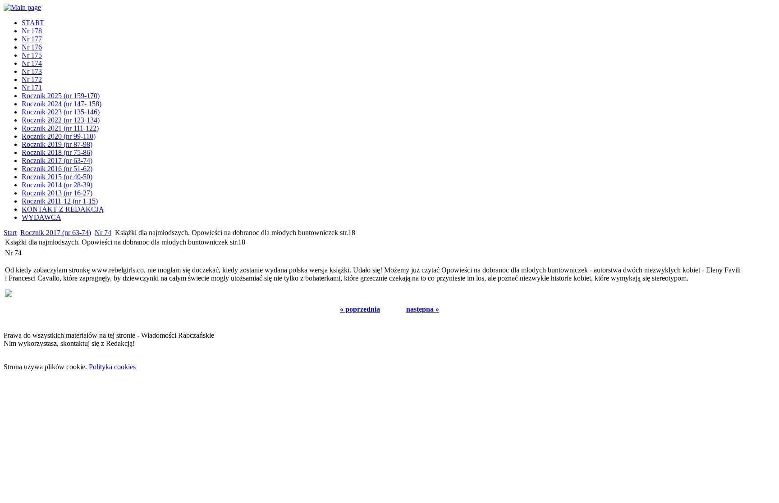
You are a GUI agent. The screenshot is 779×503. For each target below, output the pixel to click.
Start (10, 232)
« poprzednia (360, 309)
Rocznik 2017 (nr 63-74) (55, 232)
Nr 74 (103, 232)
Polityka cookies (112, 367)
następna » (422, 309)
